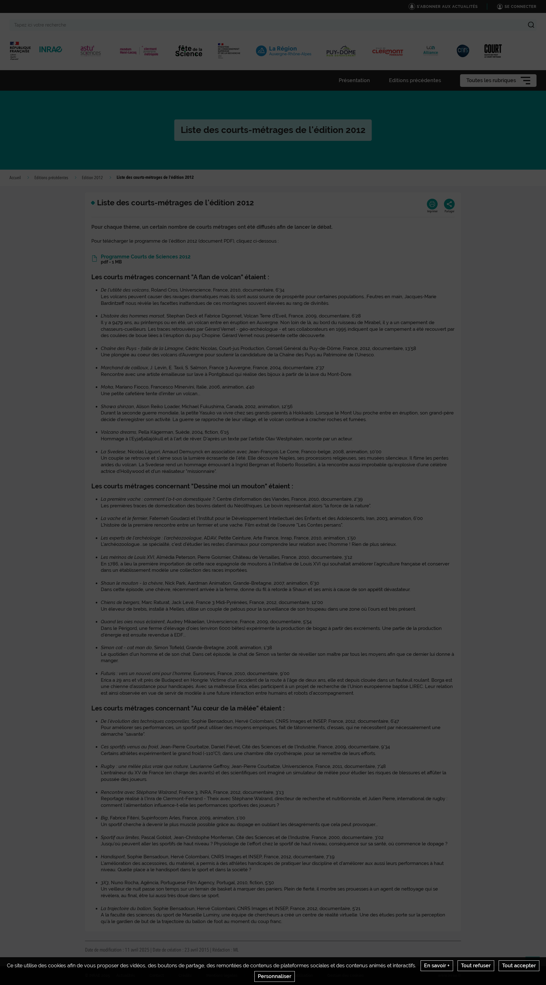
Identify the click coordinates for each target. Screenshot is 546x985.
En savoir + (437, 966)
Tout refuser (476, 966)
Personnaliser (274, 976)
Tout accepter (519, 966)
